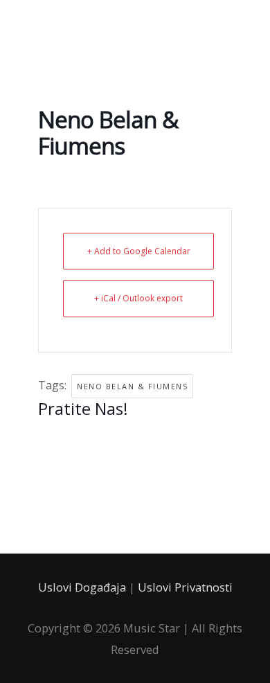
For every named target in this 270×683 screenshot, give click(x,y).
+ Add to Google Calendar (138, 251)
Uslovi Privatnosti (185, 587)
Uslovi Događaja (82, 587)
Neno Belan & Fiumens (132, 386)
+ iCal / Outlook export (138, 298)
